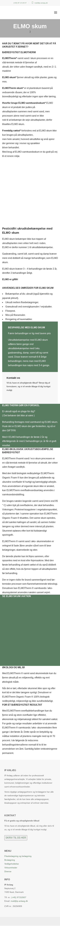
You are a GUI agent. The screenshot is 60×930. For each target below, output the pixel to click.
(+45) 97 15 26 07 (19, 3)
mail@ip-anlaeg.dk (41, 3)
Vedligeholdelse (11, 864)
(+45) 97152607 (18, 897)
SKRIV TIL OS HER (16, 837)
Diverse (7, 871)
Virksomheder (10, 867)
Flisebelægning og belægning (17, 856)
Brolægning (9, 860)
